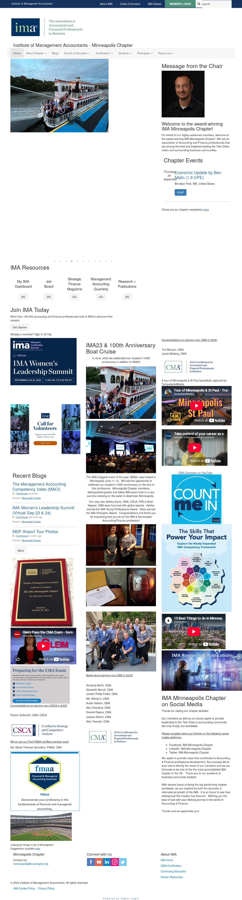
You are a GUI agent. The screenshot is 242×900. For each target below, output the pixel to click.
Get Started (20, 327)
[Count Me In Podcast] (197, 499)
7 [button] (89, 261)
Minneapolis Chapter (31, 497)
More (21, 550)
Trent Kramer (22, 493)
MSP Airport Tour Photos (35, 531)
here (206, 209)
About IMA (106, 4)
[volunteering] (45, 429)
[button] (36, 53)
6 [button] (83, 261)
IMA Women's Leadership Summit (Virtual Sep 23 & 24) (43, 510)
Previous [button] (7, 158)
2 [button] (60, 261)
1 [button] (55, 261)
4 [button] (72, 261)
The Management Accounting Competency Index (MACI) (39, 486)
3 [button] (66, 261)
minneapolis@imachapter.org (30, 864)
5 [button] (77, 261)
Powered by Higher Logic (121, 898)
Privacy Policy (46, 888)
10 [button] (106, 261)
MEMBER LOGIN (180, 4)
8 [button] (94, 261)
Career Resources (172, 877)
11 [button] (111, 261)
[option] (83, 97)
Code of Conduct (130, 4)
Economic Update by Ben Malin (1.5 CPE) (198, 174)
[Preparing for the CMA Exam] (40, 684)
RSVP (180, 192)
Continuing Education (173, 871)
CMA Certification (171, 865)
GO (23, 297)
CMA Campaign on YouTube (195, 472)
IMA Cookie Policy (24, 888)
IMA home (167, 860)
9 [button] (100, 261)
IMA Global (154, 4)
